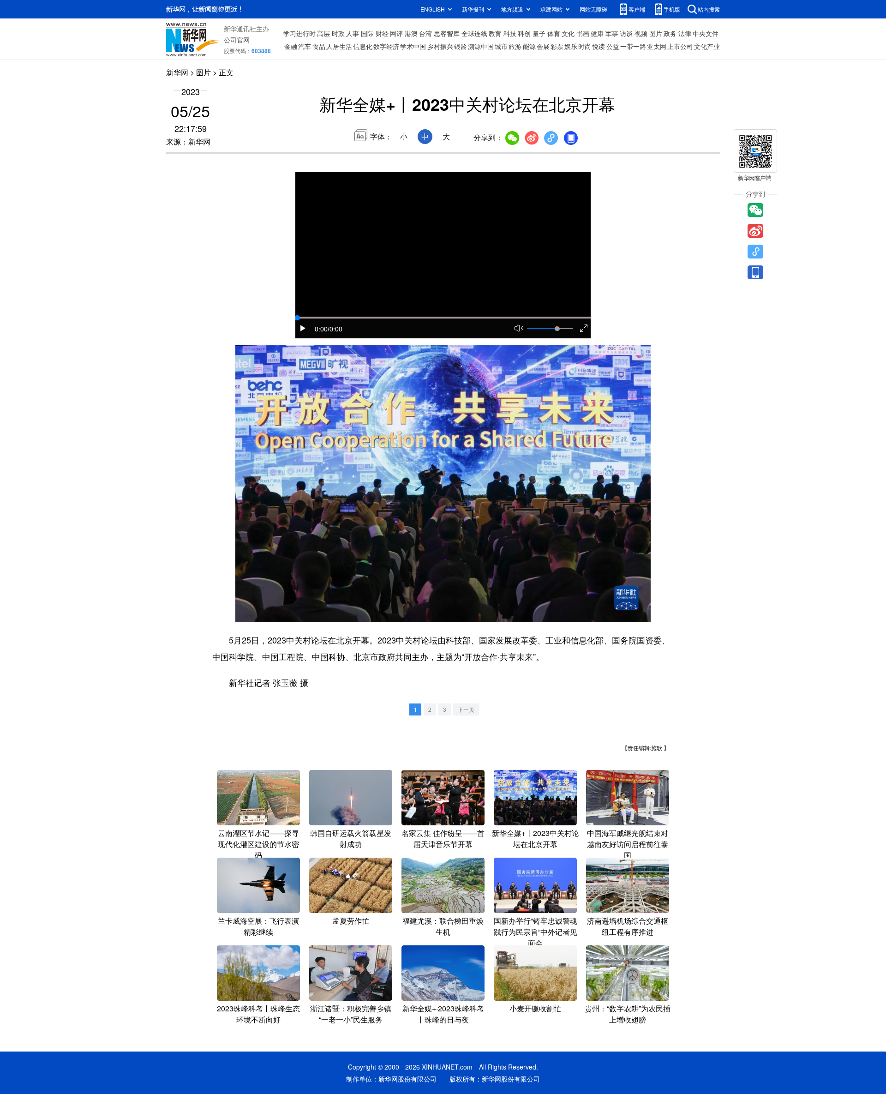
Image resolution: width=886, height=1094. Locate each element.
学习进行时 (299, 33)
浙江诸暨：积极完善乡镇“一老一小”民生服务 (350, 1014)
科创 (524, 33)
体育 (553, 33)
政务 (670, 33)
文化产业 (707, 46)
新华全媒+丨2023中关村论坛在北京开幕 (535, 838)
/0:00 (335, 329)
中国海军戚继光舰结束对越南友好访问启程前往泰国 (627, 844)
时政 (338, 33)
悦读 (598, 46)
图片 (655, 33)
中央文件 (705, 33)
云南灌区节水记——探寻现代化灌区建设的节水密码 (258, 844)
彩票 (557, 46)
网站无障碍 (593, 9)
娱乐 (570, 46)
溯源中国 (481, 46)
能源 (529, 46)
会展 (543, 46)
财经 (382, 33)
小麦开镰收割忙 (535, 1008)
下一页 (466, 709)
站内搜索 (709, 9)
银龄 (460, 46)
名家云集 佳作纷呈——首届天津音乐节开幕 (443, 838)
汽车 (304, 46)
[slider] (557, 328)
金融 (290, 46)
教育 (495, 33)
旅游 (515, 46)
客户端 (637, 9)
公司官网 (237, 39)
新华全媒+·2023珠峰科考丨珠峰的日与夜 (443, 1014)
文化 (568, 33)
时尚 (584, 46)
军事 (611, 33)
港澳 (411, 33)
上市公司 (680, 46)
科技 (509, 33)
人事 (352, 33)
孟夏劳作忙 (350, 920)
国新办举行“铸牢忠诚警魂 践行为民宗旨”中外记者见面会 (535, 931)
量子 (539, 33)
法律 (684, 33)
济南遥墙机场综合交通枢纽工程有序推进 (627, 926)
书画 (582, 33)
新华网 (177, 72)
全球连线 (474, 33)
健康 (597, 33)
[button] (303, 328)
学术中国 (413, 46)
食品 (318, 46)
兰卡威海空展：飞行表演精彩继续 (258, 926)
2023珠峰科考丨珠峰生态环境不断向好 (258, 1014)
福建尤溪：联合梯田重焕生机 (443, 926)
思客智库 (447, 33)
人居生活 (339, 46)
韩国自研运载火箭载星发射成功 (350, 838)
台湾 (425, 33)
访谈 (626, 33)
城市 (501, 46)
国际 (367, 33)
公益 (612, 46)
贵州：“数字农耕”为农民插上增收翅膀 (627, 1014)
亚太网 (656, 46)
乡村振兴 (440, 46)
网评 (396, 33)
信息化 (362, 46)
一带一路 (633, 46)
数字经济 (386, 46)
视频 (641, 33)
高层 (323, 33)
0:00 (321, 329)
